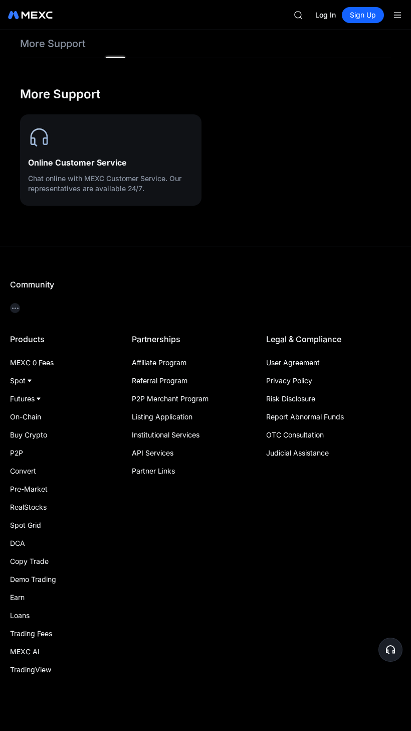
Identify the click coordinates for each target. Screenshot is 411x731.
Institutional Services (165, 434)
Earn (17, 597)
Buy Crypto (28, 434)
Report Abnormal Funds (305, 416)
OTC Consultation (295, 434)
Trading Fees (31, 633)
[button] (390, 650)
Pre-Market (29, 489)
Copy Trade (29, 561)
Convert (23, 471)
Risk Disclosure (290, 398)
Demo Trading (33, 579)
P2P (16, 453)
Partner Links (153, 471)
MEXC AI (25, 651)
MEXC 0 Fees (32, 362)
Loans (20, 615)
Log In (325, 15)
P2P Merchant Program (170, 398)
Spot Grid (25, 525)
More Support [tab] (53, 44)
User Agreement (293, 362)
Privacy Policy (289, 380)
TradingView (30, 669)
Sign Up (363, 15)
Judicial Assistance (297, 453)
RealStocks (28, 507)
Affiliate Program (159, 362)
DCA (17, 543)
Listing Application (162, 416)
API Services (152, 453)
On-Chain (25, 416)
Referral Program (159, 380)
